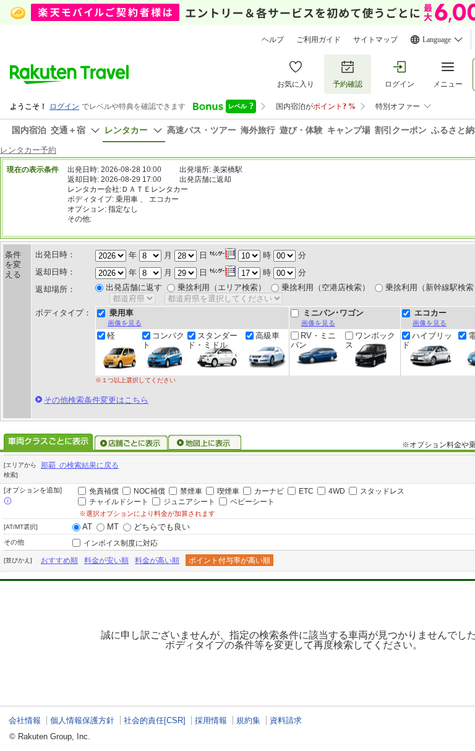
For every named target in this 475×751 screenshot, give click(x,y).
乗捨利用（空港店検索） (325, 287)
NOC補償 (149, 491)
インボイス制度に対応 (120, 543)
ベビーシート (252, 501)
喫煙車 (228, 491)
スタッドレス (382, 491)
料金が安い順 (106, 560)
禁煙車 (191, 491)
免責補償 (104, 491)
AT (87, 526)
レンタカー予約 (28, 150)
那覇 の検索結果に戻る (80, 465)
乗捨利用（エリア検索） (222, 287)
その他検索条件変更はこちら (96, 400)
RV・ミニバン (313, 340)
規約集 (248, 720)
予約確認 (347, 84)
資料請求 (286, 720)
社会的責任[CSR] (155, 720)
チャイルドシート (118, 501)
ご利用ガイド (318, 39)
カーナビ (269, 491)
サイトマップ (375, 39)
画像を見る (125, 323)
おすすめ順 (59, 560)
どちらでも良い (162, 526)
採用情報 (211, 720)
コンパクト (163, 340)
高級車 (267, 336)
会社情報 (25, 720)
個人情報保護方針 (82, 720)
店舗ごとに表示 (131, 443)
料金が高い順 (157, 560)
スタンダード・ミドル (212, 340)
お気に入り (295, 84)
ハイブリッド (427, 340)
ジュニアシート (189, 501)
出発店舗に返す (134, 287)
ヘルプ (273, 39)
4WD (336, 491)
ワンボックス (370, 340)
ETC (306, 491)
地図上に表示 (205, 443)
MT (113, 526)
